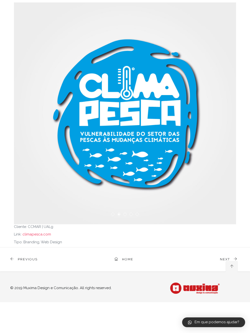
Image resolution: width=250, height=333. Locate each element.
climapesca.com (36, 234)
